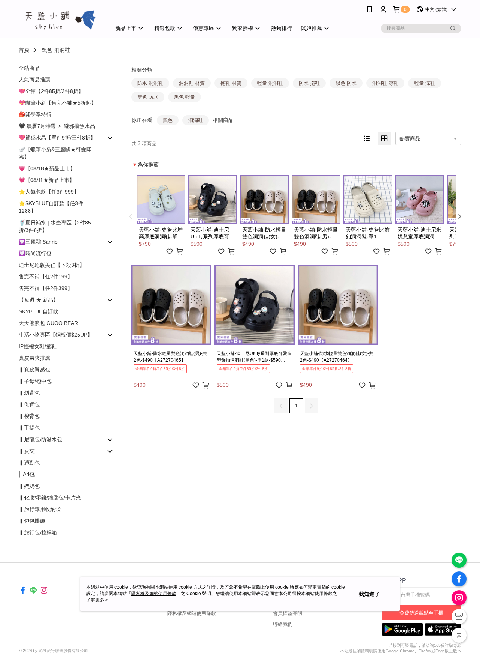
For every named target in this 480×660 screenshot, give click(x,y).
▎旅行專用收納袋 (40, 509)
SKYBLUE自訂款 (38, 311)
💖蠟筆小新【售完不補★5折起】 (57, 103)
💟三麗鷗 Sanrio (38, 242)
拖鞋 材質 (231, 83)
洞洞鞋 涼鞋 (385, 83)
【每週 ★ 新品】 (38, 300)
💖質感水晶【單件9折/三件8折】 (57, 138)
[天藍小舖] (60, 20)
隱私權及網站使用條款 (191, 613)
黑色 (47, 50)
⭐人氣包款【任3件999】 (49, 192)
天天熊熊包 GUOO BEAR (48, 323)
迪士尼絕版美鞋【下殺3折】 (52, 265)
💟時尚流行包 (35, 253)
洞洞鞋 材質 (192, 83)
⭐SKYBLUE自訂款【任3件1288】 (51, 207)
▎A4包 (26, 474)
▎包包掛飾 (32, 521)
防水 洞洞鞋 (150, 83)
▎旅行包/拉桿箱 (38, 532)
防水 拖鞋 (309, 83)
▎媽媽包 (29, 486)
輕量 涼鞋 (424, 83)
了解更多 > (97, 600)
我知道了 (369, 594)
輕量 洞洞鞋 (270, 83)
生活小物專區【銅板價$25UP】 (56, 335)
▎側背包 (29, 404)
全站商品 (29, 68)
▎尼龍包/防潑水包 (40, 439)
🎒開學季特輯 (35, 114)
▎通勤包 (29, 463)
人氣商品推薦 (34, 80)
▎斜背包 (29, 393)
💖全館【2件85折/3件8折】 (51, 91)
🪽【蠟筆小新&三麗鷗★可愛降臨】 (55, 153)
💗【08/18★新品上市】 (47, 168)
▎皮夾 (26, 451)
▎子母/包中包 (35, 381)
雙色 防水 (147, 97)
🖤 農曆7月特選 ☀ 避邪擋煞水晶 (57, 126)
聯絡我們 (282, 624)
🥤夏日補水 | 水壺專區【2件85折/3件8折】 (55, 226)
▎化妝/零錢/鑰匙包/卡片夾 (50, 498)
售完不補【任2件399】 (46, 288)
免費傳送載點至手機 (421, 613)
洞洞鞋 (62, 50)
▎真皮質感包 (34, 370)
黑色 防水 (346, 83)
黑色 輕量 (184, 97)
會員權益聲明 (287, 613)
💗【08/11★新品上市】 (47, 180)
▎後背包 (29, 416)
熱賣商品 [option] (409, 138)
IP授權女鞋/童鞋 (38, 346)
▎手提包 (29, 428)
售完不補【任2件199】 (46, 277)
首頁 (24, 50)
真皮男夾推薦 (34, 358)
